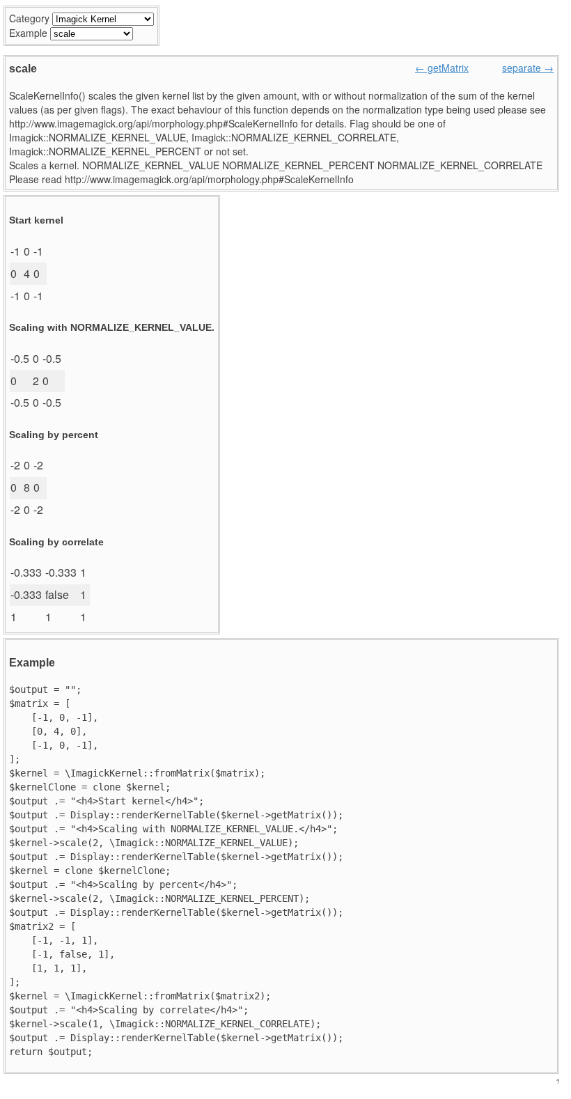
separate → (528, 68)
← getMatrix (442, 68)
